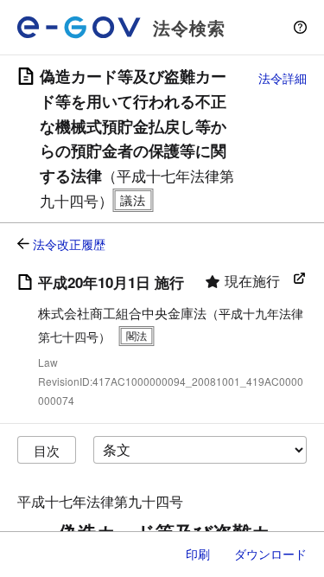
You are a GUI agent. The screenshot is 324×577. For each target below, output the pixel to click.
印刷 (198, 553)
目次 (47, 450)
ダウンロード (270, 553)
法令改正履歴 (69, 244)
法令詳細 (282, 78)
